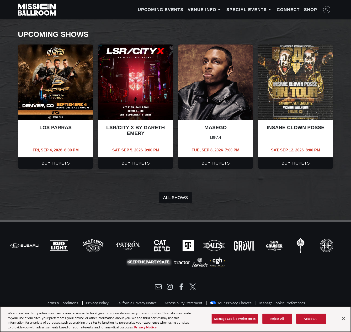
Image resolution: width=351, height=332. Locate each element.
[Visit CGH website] (217, 262)
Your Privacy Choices (234, 302)
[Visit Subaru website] (25, 245)
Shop (310, 9)
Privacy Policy (97, 302)
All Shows (175, 197)
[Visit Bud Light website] (59, 245)
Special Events (249, 9)
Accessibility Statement (183, 302)
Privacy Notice (145, 327)
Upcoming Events (160, 9)
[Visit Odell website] (301, 245)
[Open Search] (326, 9)
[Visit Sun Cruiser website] (275, 245)
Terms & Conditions (62, 302)
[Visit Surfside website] (200, 262)
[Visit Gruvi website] (245, 245)
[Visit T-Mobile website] (188, 245)
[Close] (343, 318)
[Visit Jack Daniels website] (94, 245)
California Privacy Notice (137, 302)
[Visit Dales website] (214, 245)
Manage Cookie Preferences (234, 318)
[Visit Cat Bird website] (162, 245)
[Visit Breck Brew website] (326, 245)
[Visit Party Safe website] (149, 262)
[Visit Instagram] (169, 286)
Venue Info (205, 9)
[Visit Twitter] (192, 286)
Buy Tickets (56, 163)
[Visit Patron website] (128, 245)
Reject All (277, 318)
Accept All (311, 318)
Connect (288, 9)
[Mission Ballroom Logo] (37, 10)
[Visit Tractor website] (182, 262)
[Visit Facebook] (181, 286)
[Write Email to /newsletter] (158, 286)
